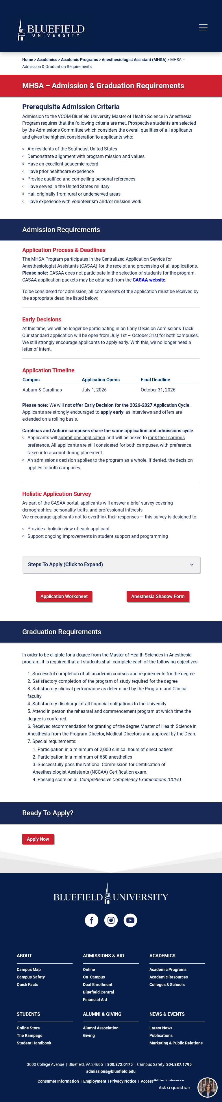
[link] (51, 42)
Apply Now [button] (38, 839)
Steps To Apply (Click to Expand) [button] (65, 564)
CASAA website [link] (149, 280)
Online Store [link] (28, 1028)
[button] (203, 27)
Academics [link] (47, 59)
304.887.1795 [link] (179, 1064)
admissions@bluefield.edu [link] (111, 1071)
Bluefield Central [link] (98, 992)
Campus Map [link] (29, 969)
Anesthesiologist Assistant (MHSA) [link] (134, 59)
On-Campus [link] (94, 977)
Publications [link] (161, 1035)
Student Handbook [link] (34, 1043)
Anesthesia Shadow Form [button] (158, 596)
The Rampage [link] (29, 1035)
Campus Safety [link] (31, 977)
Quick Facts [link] (27, 984)
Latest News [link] (160, 1028)
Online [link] (89, 969)
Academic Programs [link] (79, 59)
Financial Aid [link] (95, 999)
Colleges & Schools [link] (167, 984)
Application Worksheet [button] (64, 596)
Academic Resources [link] (168, 977)
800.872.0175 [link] (120, 1064)
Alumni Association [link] (101, 1028)
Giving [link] (89, 1035)
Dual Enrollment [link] (97, 984)
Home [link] (27, 59)
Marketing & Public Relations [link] (176, 1043)
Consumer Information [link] (58, 1081)
